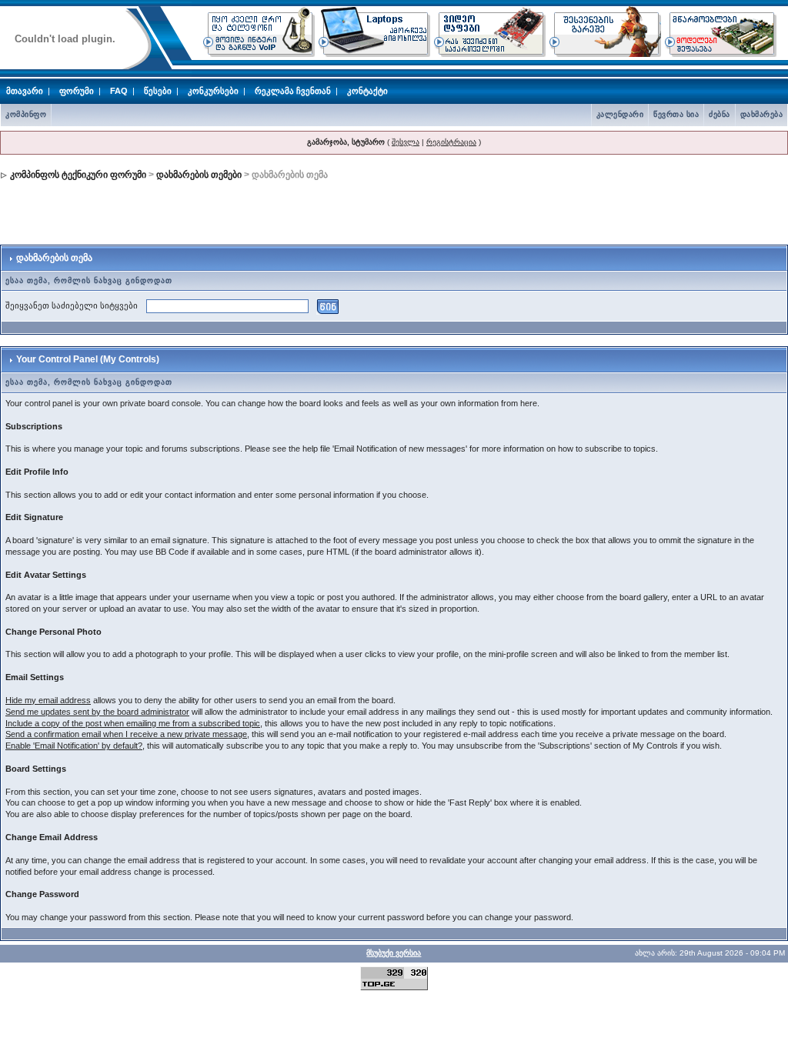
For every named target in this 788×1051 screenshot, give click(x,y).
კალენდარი (620, 114)
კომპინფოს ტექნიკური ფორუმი (78, 174)
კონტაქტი (367, 90)
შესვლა (405, 142)
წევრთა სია (676, 114)
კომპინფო (25, 114)
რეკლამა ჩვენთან (293, 90)
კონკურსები (213, 90)
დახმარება (761, 114)
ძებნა (719, 114)
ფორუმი (76, 90)
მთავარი (24, 90)
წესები (158, 90)
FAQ (119, 90)
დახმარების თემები (199, 174)
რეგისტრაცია (451, 142)
